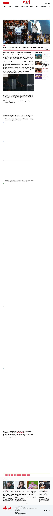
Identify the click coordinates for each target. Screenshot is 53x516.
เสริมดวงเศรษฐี (44, 74)
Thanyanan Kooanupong (15, 101)
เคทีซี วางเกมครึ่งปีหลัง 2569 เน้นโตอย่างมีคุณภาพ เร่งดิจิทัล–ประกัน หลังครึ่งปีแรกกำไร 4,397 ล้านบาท (20, 494)
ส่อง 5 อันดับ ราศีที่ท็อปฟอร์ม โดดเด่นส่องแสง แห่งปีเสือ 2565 (46, 77)
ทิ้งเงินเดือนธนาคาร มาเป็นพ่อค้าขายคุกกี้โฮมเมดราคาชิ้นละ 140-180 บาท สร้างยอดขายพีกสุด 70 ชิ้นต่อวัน (46, 65)
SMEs (4, 6)
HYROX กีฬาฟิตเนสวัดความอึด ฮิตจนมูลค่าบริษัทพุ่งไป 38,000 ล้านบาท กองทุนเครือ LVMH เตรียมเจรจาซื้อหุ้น (44, 494)
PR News (37, 6)
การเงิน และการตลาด (24, 6)
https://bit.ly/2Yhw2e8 (20, 432)
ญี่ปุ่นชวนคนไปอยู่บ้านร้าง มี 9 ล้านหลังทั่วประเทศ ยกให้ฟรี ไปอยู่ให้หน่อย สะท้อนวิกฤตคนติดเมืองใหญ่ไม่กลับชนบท (46, 58)
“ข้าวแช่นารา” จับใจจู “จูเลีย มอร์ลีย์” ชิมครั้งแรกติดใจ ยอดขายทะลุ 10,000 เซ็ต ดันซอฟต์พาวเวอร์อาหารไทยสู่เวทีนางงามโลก (46, 71)
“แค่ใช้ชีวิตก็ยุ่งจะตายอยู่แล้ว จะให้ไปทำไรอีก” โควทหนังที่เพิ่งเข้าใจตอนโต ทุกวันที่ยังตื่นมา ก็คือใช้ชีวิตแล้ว (8, 494)
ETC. (31, 6)
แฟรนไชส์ (16, 6)
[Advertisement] (26, 13)
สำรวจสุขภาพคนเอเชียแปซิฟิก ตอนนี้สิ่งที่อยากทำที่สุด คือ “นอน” (32, 493)
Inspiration (8, 490)
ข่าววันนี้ (4, 45)
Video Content (44, 6)
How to (9, 6)
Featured (44, 61)
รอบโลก (46, 54)
